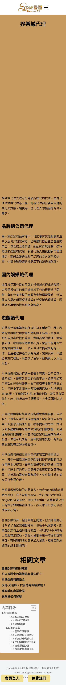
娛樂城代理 (10, 613)
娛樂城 (14, 236)
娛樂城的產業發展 (13, 591)
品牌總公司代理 (22, 617)
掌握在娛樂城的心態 (24, 638)
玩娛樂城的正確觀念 (24, 635)
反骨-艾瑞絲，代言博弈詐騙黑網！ (24, 585)
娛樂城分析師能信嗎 (24, 649)
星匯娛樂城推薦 (22, 631)
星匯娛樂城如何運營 (15, 568)
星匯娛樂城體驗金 (13, 579)
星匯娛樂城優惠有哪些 (25, 642)
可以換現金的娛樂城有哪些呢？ (22, 574)
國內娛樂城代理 (22, 620)
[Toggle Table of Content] (32, 608)
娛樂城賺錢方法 (22, 646)
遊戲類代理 (20, 624)
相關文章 (15, 628)
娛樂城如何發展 (12, 596)
